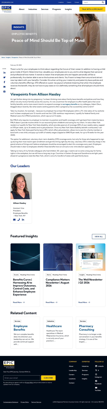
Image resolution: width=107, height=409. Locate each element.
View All (99, 237)
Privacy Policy (29, 382)
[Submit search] (103, 2)
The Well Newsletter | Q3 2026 (90, 281)
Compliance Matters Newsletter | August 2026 (58, 282)
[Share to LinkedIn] (4, 72)
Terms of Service (36, 402)
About (71, 366)
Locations (61, 2)
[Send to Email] (4, 86)
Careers (69, 2)
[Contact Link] (14, 220)
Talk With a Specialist (92, 9)
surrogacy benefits (70, 104)
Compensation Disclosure (10, 402)
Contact (77, 2)
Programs (85, 374)
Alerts (49, 275)
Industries (85, 366)
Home (3, 57)
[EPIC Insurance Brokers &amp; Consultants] (8, 364)
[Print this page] (4, 91)
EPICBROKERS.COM (7, 2)
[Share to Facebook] (4, 82)
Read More (17, 302)
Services (85, 370)
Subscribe (48, 378)
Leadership (73, 370)
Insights (8, 57)
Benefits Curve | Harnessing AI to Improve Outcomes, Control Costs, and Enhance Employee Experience (24, 287)
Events (16, 275)
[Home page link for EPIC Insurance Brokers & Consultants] (6, 9)
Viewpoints (15, 57)
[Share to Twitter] (4, 77)
